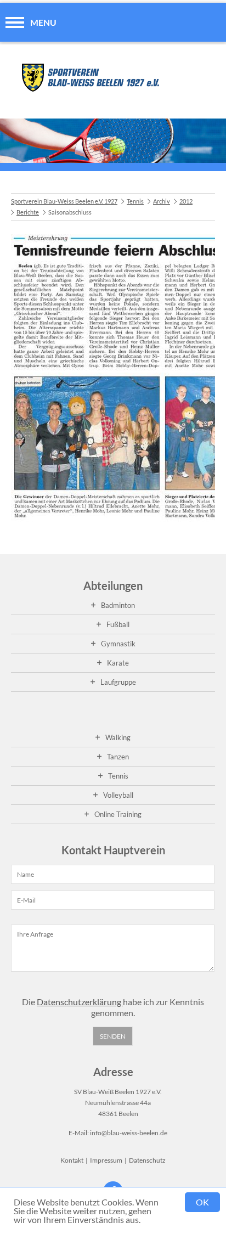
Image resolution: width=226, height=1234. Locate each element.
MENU (43, 22)
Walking (118, 737)
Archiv (161, 201)
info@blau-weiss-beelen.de (128, 1133)
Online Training (118, 814)
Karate (118, 662)
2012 (186, 201)
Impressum (106, 1160)
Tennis (135, 201)
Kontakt (71, 1160)
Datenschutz (147, 1160)
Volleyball (118, 795)
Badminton (118, 605)
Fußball (117, 624)
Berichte (27, 212)
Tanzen (118, 756)
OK (202, 1202)
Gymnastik (118, 643)
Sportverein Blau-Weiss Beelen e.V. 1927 (64, 201)
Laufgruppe (118, 682)
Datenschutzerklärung (80, 1001)
